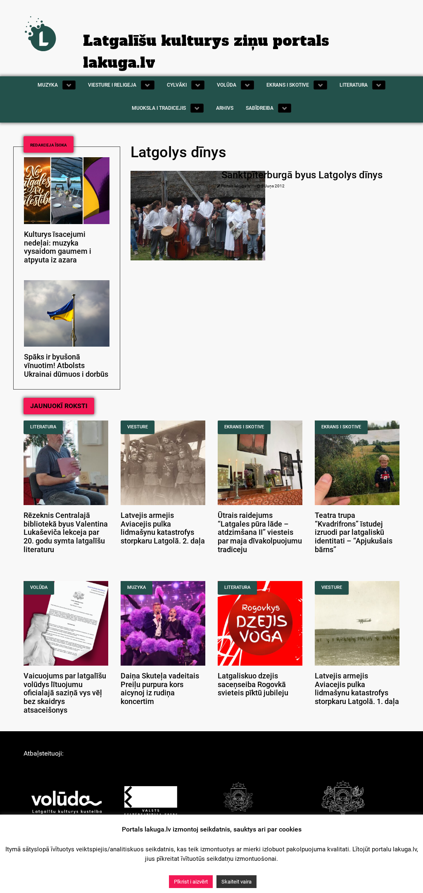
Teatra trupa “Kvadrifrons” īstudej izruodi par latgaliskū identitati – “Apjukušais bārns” (353, 532)
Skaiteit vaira (236, 882)
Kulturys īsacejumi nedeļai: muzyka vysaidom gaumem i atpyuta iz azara (57, 247)
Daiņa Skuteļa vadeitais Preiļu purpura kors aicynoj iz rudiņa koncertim (160, 689)
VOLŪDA (39, 587)
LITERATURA (43, 427)
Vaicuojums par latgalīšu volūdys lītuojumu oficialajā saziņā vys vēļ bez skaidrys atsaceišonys (65, 693)
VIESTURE (137, 427)
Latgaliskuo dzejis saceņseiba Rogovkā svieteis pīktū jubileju (253, 684)
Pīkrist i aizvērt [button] (191, 882)
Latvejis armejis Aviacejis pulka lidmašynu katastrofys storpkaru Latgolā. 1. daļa (357, 689)
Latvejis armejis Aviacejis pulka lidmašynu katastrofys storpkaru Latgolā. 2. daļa (163, 528)
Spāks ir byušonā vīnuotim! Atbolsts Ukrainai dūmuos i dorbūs (66, 365)
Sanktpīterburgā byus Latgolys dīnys (302, 175)
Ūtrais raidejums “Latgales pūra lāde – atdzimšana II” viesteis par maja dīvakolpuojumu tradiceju (260, 532)
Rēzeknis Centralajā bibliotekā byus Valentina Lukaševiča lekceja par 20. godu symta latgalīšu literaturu (66, 532)
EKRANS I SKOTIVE (244, 427)
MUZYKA (136, 587)
